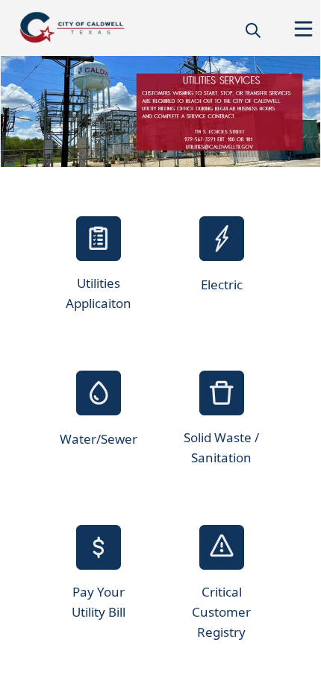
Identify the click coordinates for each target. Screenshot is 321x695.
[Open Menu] (303, 28)
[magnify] (253, 30)
